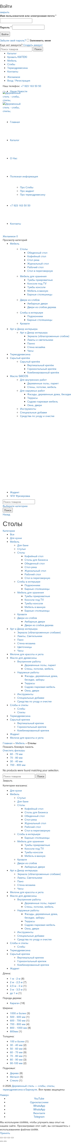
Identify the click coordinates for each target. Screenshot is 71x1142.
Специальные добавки (33, 412)
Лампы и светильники (40, 339)
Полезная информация (24, 176)
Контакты (12, 71)
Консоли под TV (36, 283)
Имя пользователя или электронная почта (28, 15)
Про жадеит (27, 191)
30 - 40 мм (16, 761)
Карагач (14, 1003)
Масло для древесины (23, 657)
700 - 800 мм (17, 765)
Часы (30, 350)
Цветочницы (24, 647)
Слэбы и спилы (19, 705)
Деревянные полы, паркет (43, 383)
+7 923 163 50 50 (31, 86)
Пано (20, 639)
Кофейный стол (36, 256)
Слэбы (11, 64)
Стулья (21, 549)
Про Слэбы (26, 187)
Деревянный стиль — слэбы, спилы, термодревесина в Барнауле (29, 1087)
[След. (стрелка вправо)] (5, 1141)
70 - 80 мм (16, 757)
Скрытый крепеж (20, 719)
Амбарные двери (37, 303)
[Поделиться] (5, 1137)
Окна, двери (34, 405)
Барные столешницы (39, 294)
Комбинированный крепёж (43, 372)
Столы (24, 249)
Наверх (4, 1095)
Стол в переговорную (40, 270)
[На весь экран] (8, 1137)
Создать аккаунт (33, 45)
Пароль (5, 27)
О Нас (13, 158)
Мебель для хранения (33, 276)
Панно (31, 343)
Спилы (21, 712)
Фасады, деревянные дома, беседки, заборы (41, 677)
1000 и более (18, 1013)
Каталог (12, 53)
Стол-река (31, 567)
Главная (15, 122)
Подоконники (35, 316)
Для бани (22, 545)
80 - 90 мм (16, 1059)
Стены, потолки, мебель (41, 387)
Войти (5, 34)
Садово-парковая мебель (42, 401)
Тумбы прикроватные (40, 280)
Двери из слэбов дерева (41, 307)
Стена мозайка (36, 347)
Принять (5, 1133)
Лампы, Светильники (29, 636)
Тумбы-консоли (34, 603)
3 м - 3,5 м (16, 989)
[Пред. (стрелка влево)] (1, 1141)
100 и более (17, 1041)
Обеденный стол (37, 252)
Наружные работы (28, 672)
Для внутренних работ (33, 379)
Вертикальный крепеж (30, 723)
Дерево (14, 1073)
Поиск (38, 49)
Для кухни (16, 538)
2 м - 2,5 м (16, 982)
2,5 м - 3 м (16, 986)
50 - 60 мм (16, 1048)
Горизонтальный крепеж (31, 726)
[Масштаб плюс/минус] (12, 1137)
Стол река (33, 260)
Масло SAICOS (19, 376)
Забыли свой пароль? (13, 40)
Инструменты (28, 408)
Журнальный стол (38, 263)
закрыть (4, 12)
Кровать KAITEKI (17, 57)
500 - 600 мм (17, 1017)
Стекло (14, 1080)
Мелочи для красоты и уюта (27, 654)
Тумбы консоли (36, 287)
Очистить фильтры (14, 750)
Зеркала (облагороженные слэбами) (39, 632)
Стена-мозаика (26, 643)
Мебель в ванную (37, 290)
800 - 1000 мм (18, 1027)
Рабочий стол (35, 267)
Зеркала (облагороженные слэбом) (48, 336)
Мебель (12, 60)
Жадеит (14, 492)
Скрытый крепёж (20, 358)
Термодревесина (17, 68)
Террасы (32, 398)
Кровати (25, 323)
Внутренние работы (29, 661)
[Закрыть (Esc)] (1, 1137)
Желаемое (13, 77)
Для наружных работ (32, 390)
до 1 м (14, 993)
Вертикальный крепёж (40, 365)
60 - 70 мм (16, 754)
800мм (14, 1031)
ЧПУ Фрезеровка (20, 496)
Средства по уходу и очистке (37, 416)
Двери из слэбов (30, 300)
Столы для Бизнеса (36, 559)
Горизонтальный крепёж (41, 369)
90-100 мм (16, 1063)
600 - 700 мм (17, 1020)
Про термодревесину (32, 194)
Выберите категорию (15, 506)
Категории (9, 530)
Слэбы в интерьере (31, 312)
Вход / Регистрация (18, 80)
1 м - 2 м (15, 978)
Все (12, 534)
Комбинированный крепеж (33, 730)
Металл (14, 1076)
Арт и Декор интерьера (24, 329)
